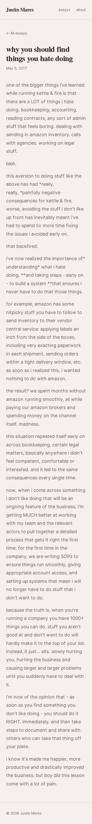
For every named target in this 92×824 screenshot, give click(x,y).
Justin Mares (19, 9)
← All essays (16, 33)
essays (64, 9)
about (81, 9)
